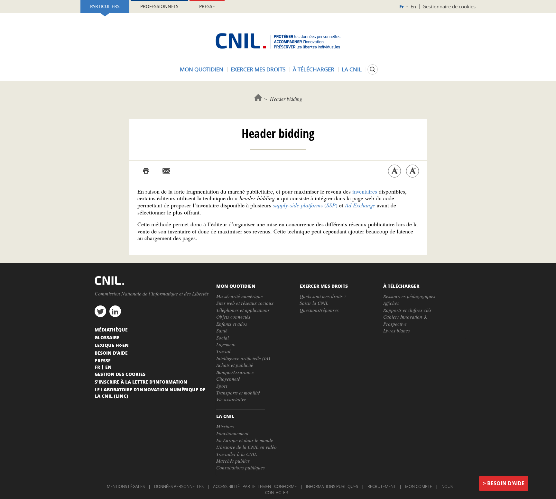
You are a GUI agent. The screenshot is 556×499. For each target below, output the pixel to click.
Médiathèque (111, 329)
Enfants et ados (231, 324)
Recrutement (381, 486)
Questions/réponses (319, 310)
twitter (100, 311)
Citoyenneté (228, 379)
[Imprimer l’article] (146, 171)
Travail (223, 351)
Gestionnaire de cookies (449, 6)
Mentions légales (126, 486)
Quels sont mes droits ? (323, 296)
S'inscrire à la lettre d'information (141, 381)
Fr (401, 6)
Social (222, 337)
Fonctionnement (232, 433)
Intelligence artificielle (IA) (243, 358)
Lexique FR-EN (112, 345)
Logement (226, 344)
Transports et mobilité (238, 392)
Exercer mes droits (258, 69)
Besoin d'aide (505, 483)
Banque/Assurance (235, 372)
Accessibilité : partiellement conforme (255, 486)
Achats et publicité (234, 365)
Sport (221, 386)
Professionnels (159, 6)
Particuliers (105, 6)
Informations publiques (332, 486)
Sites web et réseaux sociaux (244, 303)
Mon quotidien (201, 69)
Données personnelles (179, 486)
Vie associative (231, 399)
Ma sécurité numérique (239, 296)
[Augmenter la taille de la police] (412, 171)
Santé (221, 330)
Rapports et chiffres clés (407, 310)
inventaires (364, 191)
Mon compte (418, 486)
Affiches (391, 303)
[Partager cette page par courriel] (166, 171)
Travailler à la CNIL (236, 454)
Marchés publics (233, 461)
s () (305, 205)
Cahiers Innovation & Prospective (405, 320)
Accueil (258, 97)
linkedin (115, 311)
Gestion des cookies (120, 374)
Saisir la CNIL (314, 303)
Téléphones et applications (243, 310)
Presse (207, 6)
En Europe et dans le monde (244, 440)
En (413, 6)
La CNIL (352, 69)
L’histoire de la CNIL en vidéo (246, 447)
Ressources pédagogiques (409, 296)
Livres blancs (396, 330)
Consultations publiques (240, 467)
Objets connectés (233, 316)
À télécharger (313, 69)
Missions (225, 426)
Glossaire (107, 337)
